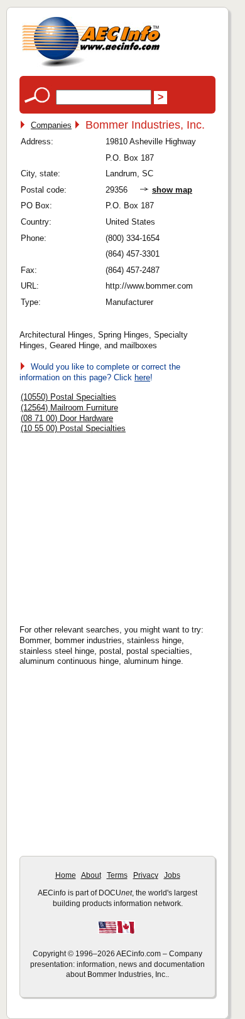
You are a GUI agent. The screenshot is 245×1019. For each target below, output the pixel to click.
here (142, 377)
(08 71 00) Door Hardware (67, 418)
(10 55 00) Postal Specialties (73, 428)
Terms (117, 875)
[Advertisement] (126, 525)
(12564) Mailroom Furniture (69, 407)
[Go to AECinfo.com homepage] (91, 65)
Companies (51, 125)
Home (65, 875)
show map (172, 190)
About (91, 875)
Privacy (145, 875)
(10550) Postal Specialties (68, 397)
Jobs (172, 875)
